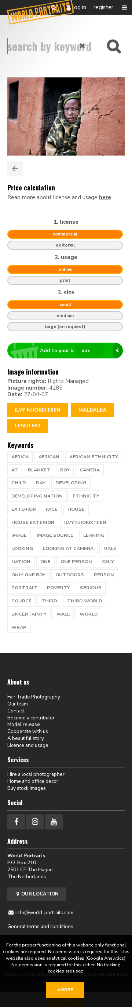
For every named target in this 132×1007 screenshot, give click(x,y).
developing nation (37, 496)
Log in (79, 7)
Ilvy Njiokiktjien (37, 409)
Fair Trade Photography (33, 696)
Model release (23, 724)
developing (71, 482)
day (40, 482)
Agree (65, 989)
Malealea (92, 409)
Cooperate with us (27, 731)
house (76, 509)
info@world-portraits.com (44, 912)
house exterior (32, 522)
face (52, 509)
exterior (23, 509)
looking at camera (68, 548)
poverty (58, 587)
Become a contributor (31, 717)
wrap (18, 627)
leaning (93, 535)
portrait (24, 587)
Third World (84, 601)
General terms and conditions (40, 926)
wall (63, 614)
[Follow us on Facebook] (16, 821)
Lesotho (27, 425)
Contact (15, 710)
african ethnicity (93, 456)
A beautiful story (25, 738)
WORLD (89, 614)
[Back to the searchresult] (15, 168)
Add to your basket (80, 350)
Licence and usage (27, 745)
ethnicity (86, 496)
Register (103, 7)
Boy (65, 470)
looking (22, 548)
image (19, 535)
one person (76, 561)
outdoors (69, 575)
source (21, 601)
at (14, 470)
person (104, 575)
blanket (39, 470)
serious (91, 587)
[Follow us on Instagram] (35, 821)
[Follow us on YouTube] (54, 821)
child (18, 482)
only (108, 561)
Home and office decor (32, 781)
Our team (17, 703)
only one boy (28, 575)
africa (20, 456)
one (45, 561)
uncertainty (29, 614)
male (109, 548)
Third (49, 601)
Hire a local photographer (36, 774)
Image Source (55, 535)
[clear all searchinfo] (82, 46)
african (48, 456)
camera (90, 470)
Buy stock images (26, 788)
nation (20, 561)
